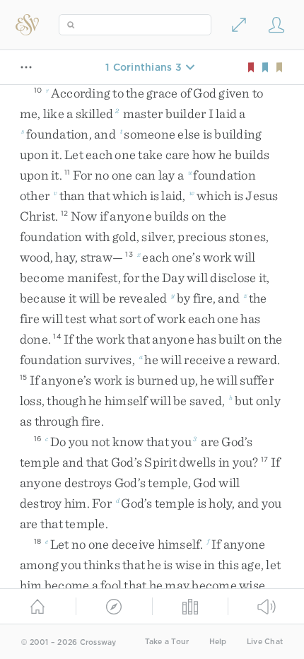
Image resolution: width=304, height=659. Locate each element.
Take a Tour (167, 641)
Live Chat (265, 641)
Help (218, 641)
